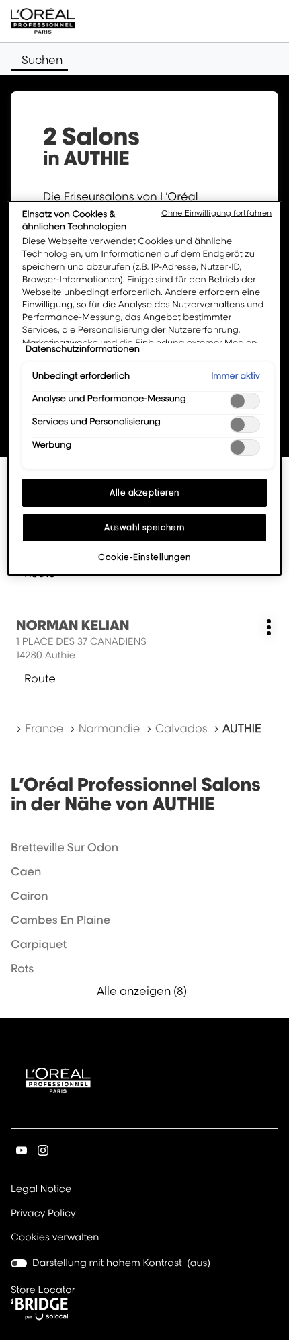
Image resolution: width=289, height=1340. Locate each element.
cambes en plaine (60, 920)
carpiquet (39, 944)
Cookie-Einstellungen (144, 557)
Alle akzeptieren (144, 492)
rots (22, 968)
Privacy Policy (43, 1214)
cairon (29, 895)
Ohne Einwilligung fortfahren (216, 213)
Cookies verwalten (55, 1237)
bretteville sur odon (64, 847)
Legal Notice (41, 1190)
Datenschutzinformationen (83, 349)
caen (26, 871)
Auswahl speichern (144, 527)
